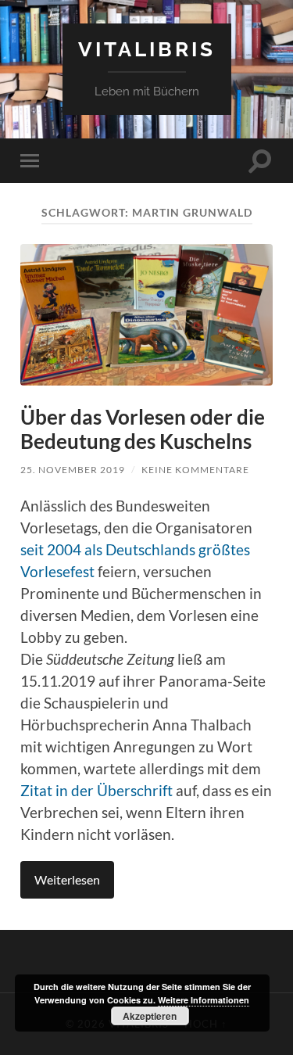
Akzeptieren (150, 1016)
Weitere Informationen (203, 1000)
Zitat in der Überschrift (96, 790)
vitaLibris (147, 49)
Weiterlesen (67, 879)
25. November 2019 (72, 469)
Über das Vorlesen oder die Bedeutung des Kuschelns (142, 429)
